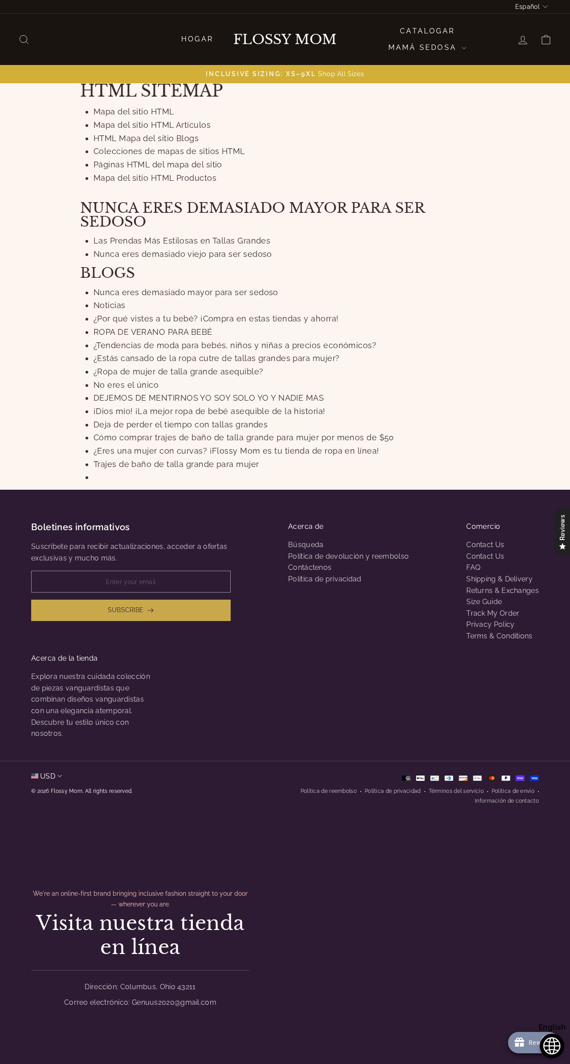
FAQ (473, 567)
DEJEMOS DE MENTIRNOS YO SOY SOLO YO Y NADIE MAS (209, 397)
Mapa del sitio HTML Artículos (152, 125)
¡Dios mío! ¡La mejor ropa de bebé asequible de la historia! (210, 411)
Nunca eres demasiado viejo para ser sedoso (183, 254)
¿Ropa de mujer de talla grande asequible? (178, 371)
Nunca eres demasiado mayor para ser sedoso (186, 292)
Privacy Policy (490, 624)
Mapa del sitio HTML (134, 111)
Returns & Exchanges (502, 590)
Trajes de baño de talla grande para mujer (176, 464)
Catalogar (427, 31)
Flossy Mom (285, 39)
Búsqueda (305, 544)
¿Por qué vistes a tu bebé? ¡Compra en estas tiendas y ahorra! (216, 318)
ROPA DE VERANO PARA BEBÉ (153, 332)
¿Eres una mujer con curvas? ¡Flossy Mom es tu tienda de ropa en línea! (236, 450)
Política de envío (513, 791)
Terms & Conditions (499, 636)
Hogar (197, 39)
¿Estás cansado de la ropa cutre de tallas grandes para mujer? (216, 358)
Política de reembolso (329, 791)
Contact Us (485, 544)
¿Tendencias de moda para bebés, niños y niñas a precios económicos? (235, 345)
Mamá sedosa (424, 47)
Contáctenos (309, 567)
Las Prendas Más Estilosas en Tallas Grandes (182, 240)
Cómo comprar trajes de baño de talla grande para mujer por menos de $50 (244, 437)
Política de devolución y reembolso (348, 556)
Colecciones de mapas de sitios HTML (169, 151)
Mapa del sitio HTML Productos (155, 178)
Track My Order (492, 613)
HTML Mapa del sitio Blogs (146, 138)
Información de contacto (507, 801)
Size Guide (484, 601)
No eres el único (126, 385)
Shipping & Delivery (499, 579)
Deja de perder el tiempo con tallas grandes (181, 424)
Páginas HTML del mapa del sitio (158, 164)
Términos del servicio (456, 791)
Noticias (110, 305)
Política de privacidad (325, 579)
